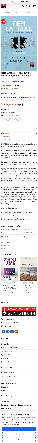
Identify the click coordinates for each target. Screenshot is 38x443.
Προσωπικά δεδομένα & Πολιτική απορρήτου (16, 405)
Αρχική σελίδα (8, 12)
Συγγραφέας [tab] (6, 136)
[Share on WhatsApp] (3, 119)
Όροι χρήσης (5, 401)
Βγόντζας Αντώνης (28, 291)
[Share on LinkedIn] (19, 119)
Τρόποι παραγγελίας (8, 376)
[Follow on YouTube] (16, 331)
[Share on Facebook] (6, 119)
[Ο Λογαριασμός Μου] (26, 6)
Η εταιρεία (5, 344)
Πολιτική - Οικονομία (28, 12)
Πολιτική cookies (7, 409)
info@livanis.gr (9, 326)
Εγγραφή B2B (6, 355)
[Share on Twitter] (9, 119)
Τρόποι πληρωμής (7, 380)
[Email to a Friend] (13, 119)
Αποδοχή (19, 429)
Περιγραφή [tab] (5, 133)
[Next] (37, 277)
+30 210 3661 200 (9, 319)
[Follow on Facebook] (3, 331)
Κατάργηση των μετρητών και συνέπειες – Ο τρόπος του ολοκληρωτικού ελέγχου (10, 286)
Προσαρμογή (19, 434)
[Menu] (35, 6)
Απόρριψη (19, 439)
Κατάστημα (17, 12)
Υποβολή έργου (6, 351)
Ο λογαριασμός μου (8, 373)
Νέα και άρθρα (6, 387)
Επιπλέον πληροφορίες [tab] (9, 140)
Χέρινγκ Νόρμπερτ (9, 291)
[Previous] (1, 277)
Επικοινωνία (5, 362)
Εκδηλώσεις (5, 391)
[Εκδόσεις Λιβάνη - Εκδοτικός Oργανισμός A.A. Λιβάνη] (7, 6)
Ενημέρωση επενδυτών (9, 348)
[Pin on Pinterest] (16, 119)
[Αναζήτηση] (23, 6)
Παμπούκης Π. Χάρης (18, 81)
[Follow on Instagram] (8, 331)
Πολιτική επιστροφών (8, 383)
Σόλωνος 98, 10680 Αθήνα (11, 323)
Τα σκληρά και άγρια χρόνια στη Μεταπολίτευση (28, 285)
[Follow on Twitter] (12, 331)
